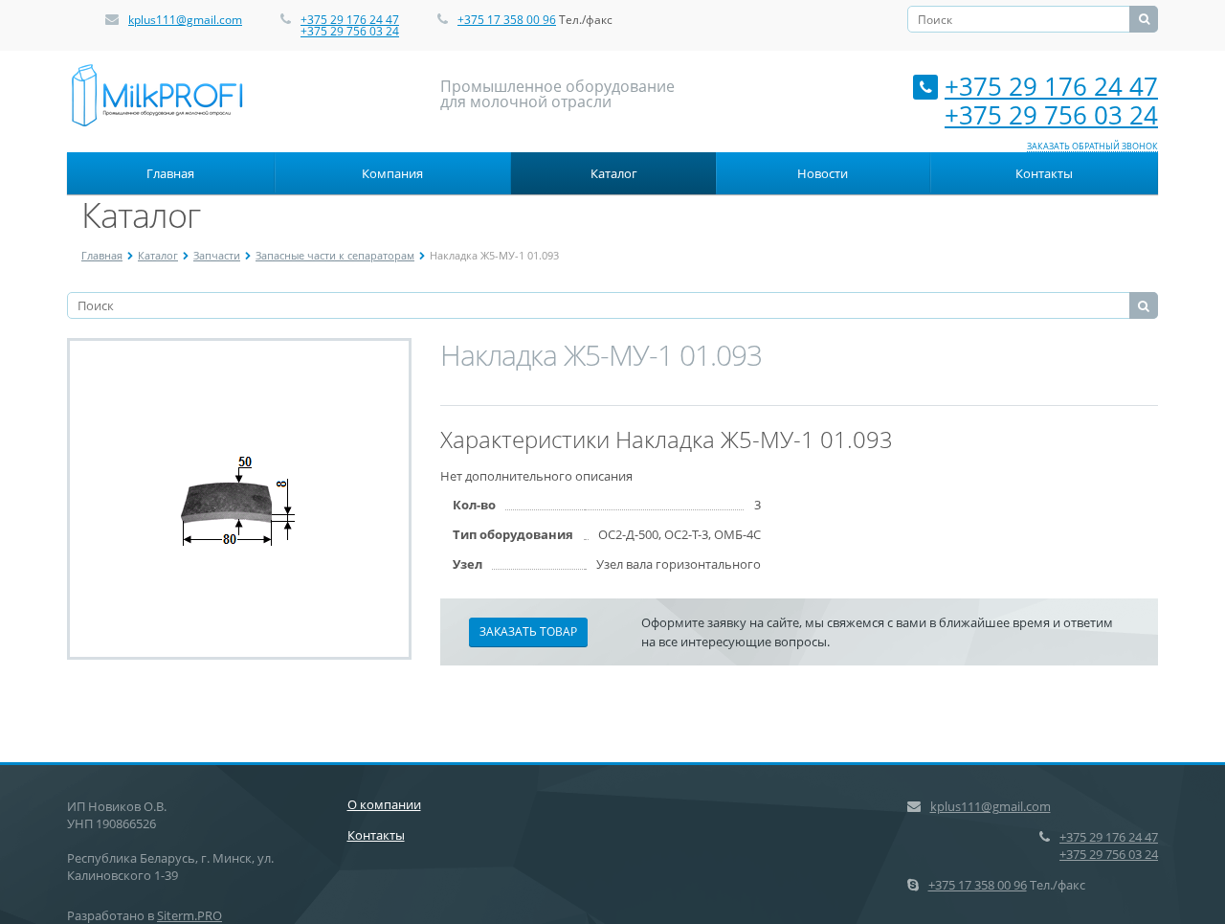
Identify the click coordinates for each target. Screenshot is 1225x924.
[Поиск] (1143, 19)
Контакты (1044, 173)
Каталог (613, 173)
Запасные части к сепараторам (335, 255)
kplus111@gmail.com (185, 19)
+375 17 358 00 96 (506, 19)
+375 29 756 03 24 (350, 31)
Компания (392, 173)
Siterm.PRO (189, 915)
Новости (822, 173)
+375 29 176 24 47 (350, 19)
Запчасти (216, 255)
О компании (384, 804)
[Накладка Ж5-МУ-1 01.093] (240, 498)
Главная (170, 173)
